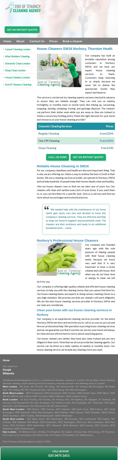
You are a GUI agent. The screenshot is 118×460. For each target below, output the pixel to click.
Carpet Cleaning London (17, 49)
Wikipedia (8, 373)
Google (7, 369)
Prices (53, 41)
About (20, 41)
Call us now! (57, 157)
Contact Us (37, 41)
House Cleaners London (17, 77)
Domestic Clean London (17, 63)
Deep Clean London (15, 70)
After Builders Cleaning (17, 56)
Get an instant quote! (22, 29)
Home (7, 41)
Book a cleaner (73, 41)
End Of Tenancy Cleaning (18, 84)
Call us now (59, 453)
